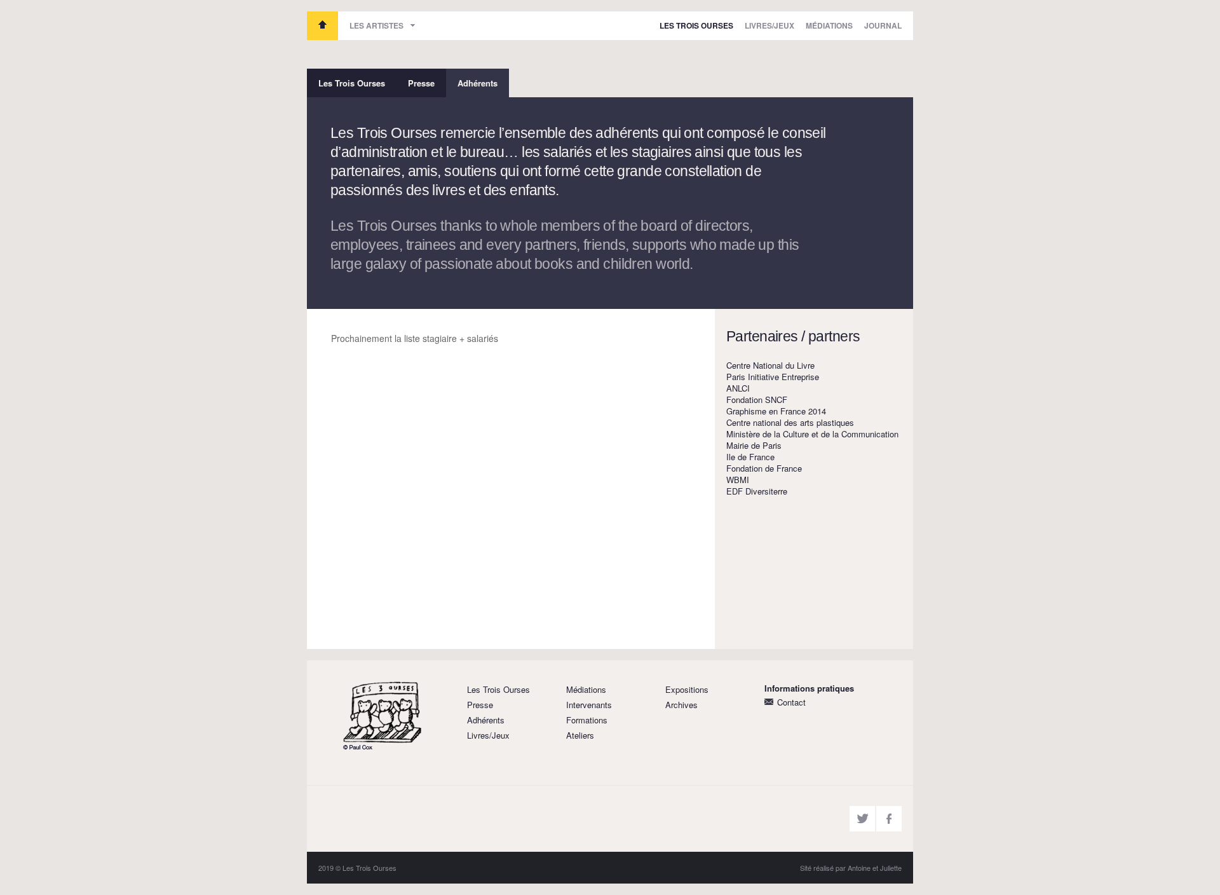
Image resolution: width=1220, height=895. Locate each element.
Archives (681, 705)
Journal (883, 25)
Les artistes (376, 25)
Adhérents (478, 83)
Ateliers (580, 735)
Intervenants (589, 705)
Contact (791, 702)
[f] (889, 818)
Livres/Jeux (769, 25)
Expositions (686, 689)
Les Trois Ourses (322, 25)
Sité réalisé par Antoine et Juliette (851, 868)
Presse (421, 83)
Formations (586, 720)
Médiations (829, 25)
